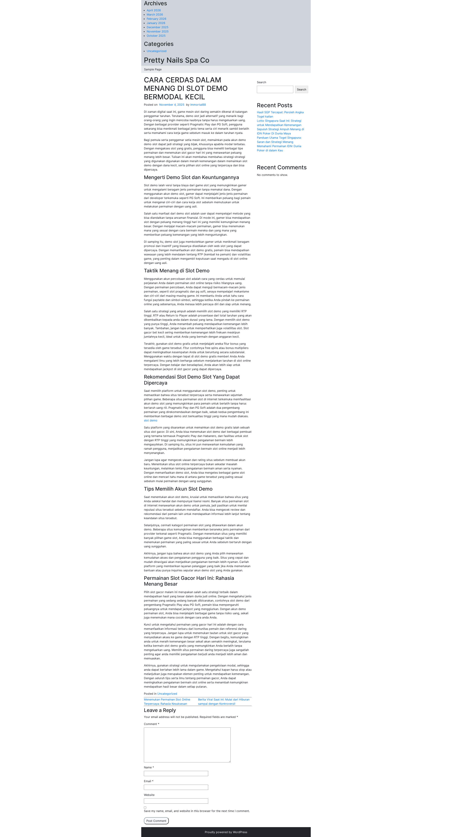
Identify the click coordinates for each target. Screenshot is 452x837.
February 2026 (156, 18)
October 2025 (156, 35)
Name (149, 767)
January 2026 (156, 23)
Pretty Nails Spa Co (176, 60)
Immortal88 (198, 104)
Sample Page (153, 69)
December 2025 (157, 27)
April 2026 (154, 10)
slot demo (150, 420)
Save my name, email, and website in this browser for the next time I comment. (197, 811)
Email (148, 781)
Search (261, 82)
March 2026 (155, 14)
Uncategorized (156, 51)
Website (149, 795)
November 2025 (158, 31)
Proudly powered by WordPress (226, 832)
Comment (151, 724)
